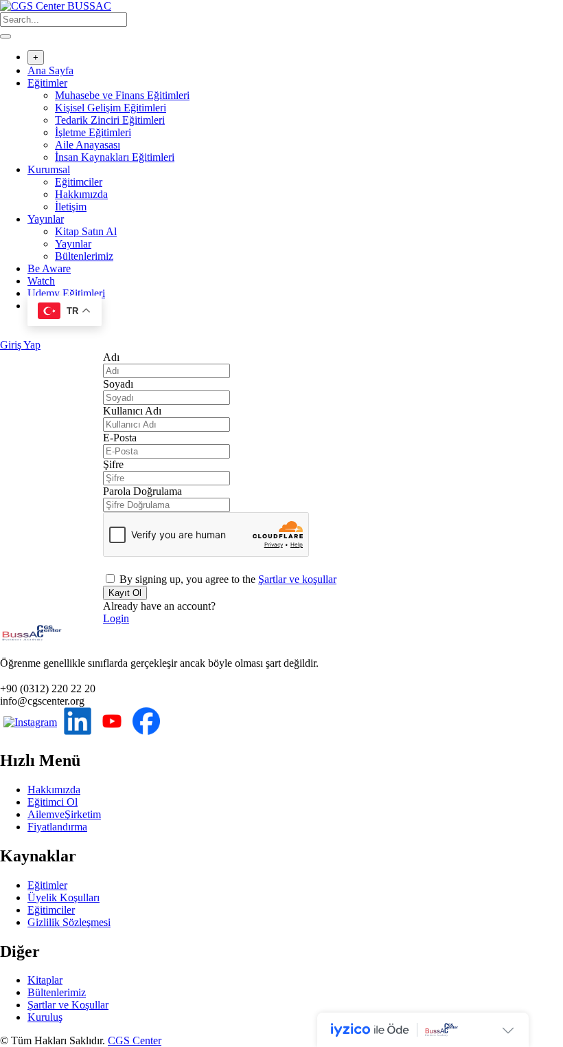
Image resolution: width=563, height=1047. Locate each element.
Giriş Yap (20, 345)
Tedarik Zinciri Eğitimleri (110, 120)
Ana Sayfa (50, 70)
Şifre (113, 464)
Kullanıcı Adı (132, 411)
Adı (111, 357)
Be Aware (49, 268)
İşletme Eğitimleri (93, 132)
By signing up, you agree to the (227, 579)
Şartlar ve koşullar (297, 579)
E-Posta (120, 437)
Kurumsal (48, 169)
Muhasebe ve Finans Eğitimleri (122, 95)
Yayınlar (45, 219)
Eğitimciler (78, 182)
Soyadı (118, 384)
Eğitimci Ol (52, 802)
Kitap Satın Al (86, 231)
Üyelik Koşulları (63, 897)
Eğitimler (47, 83)
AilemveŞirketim (64, 814)
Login (116, 618)
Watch (41, 281)
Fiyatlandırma (57, 827)
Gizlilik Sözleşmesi (69, 922)
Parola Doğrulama (142, 491)
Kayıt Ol (124, 593)
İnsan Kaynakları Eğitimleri (114, 157)
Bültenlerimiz (84, 256)
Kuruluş (44, 1017)
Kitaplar (44, 980)
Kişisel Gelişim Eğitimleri (110, 107)
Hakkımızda (81, 194)
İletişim (71, 206)
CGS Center (134, 1040)
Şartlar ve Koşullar (67, 1005)
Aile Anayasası (87, 145)
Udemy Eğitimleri (66, 293)
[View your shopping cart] (7, 332)
